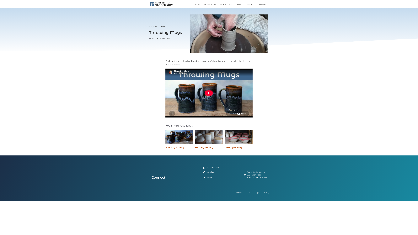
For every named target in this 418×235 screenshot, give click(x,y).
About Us (251, 4)
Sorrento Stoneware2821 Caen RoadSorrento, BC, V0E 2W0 (257, 175)
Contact (263, 4)
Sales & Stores (210, 4)
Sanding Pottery (174, 147)
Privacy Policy (263, 193)
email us (210, 172)
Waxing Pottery (204, 147)
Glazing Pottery (234, 147)
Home (198, 4)
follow (209, 177)
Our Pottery (226, 4)
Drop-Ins (240, 4)
